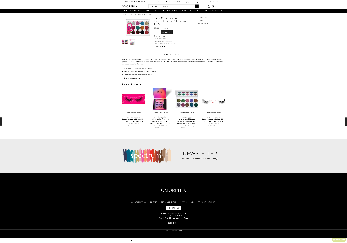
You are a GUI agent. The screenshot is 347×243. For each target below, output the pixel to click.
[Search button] (197, 6)
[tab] (168, 54)
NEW (125, 11)
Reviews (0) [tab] (179, 54)
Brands (132, 11)
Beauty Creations (133, 124)
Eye (141, 15)
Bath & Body (193, 11)
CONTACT (153, 202)
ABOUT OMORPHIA (138, 202)
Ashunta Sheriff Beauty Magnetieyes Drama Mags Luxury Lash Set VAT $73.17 (160, 121)
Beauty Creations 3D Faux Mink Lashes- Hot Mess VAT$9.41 (133, 120)
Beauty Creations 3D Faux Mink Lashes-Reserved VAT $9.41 (213, 120)
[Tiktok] (217, 2)
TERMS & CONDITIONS (169, 202)
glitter (167, 44)
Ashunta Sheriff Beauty (160, 126)
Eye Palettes (148, 15)
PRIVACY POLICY (188, 202)
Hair (157, 11)
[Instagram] (213, 2)
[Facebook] (210, 2)
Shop (130, 15)
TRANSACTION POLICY (206, 202)
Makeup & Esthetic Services (211, 11)
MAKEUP (140, 11)
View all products (202, 23)
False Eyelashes (135, 117)
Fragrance (165, 11)
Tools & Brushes (179, 11)
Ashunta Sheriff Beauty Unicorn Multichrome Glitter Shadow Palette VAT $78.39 (186, 121)
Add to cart (167, 32)
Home (125, 15)
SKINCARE (150, 11)
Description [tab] (168, 54)
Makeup (136, 15)
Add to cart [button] (133, 102)
